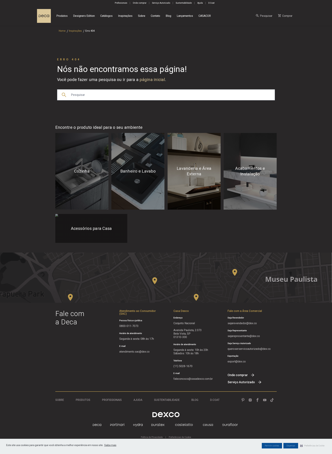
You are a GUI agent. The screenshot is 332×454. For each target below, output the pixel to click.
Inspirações (125, 15)
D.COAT (215, 400)
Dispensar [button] (290, 445)
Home (62, 30)
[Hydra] (138, 424)
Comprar (287, 15)
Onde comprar (139, 3)
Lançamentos (185, 15)
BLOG (194, 400)
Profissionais (121, 3)
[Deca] (44, 16)
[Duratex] (158, 424)
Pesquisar (266, 15)
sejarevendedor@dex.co (242, 323)
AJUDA (137, 400)
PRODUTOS (83, 400)
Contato (155, 15)
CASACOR (205, 15)
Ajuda (200, 3)
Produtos (62, 15)
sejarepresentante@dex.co (244, 336)
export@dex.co (237, 361)
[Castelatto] (184, 424)
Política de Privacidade (152, 437)
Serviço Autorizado (161, 3)
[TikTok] (272, 400)
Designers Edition (84, 15)
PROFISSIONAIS (112, 400)
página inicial (152, 79)
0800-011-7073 (129, 326)
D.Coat (211, 3)
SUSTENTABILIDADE (167, 400)
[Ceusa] (208, 424)
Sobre (141, 15)
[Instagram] (250, 400)
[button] (312, 445)
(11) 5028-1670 (182, 366)
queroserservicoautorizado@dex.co (249, 348)
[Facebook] (257, 400)
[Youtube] (265, 400)
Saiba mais (110, 445)
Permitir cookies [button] (272, 445)
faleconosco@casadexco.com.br (193, 378)
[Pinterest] (243, 400)
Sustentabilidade (184, 3)
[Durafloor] (230, 424)
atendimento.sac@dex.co (134, 351)
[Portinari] (117, 424)
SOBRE (59, 400)
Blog (168, 15)
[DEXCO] (166, 414)
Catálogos (106, 15)
